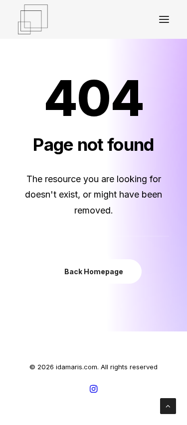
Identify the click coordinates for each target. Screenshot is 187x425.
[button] (164, 19)
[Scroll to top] (168, 405)
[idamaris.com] (33, 19)
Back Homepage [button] (93, 271)
